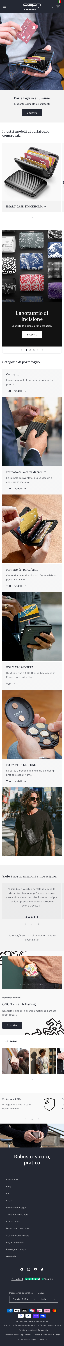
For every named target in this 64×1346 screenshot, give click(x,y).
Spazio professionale (17, 1235)
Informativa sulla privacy (49, 1325)
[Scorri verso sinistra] (25, 217)
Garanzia (11, 1256)
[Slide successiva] (42, 350)
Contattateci (13, 1221)
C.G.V (9, 1200)
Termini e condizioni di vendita (48, 1335)
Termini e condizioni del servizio (33, 1330)
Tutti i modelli (14, 390)
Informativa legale (28, 1339)
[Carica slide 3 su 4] (34, 350)
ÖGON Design (30, 1321)
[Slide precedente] (21, 350)
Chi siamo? (12, 1179)
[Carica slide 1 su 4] (26, 350)
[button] (4, 6)
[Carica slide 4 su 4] (37, 350)
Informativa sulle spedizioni (18, 1335)
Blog (8, 1186)
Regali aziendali (15, 1242)
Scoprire (32, 112)
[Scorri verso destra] (38, 217)
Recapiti (43, 1339)
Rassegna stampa (16, 1249)
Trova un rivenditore (17, 1214)
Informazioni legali (16, 1207)
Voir (8, 683)
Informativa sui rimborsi (24, 1325)
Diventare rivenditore (18, 1228)
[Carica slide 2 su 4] (30, 350)
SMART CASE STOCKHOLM (24, 206)
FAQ (8, 1193)
